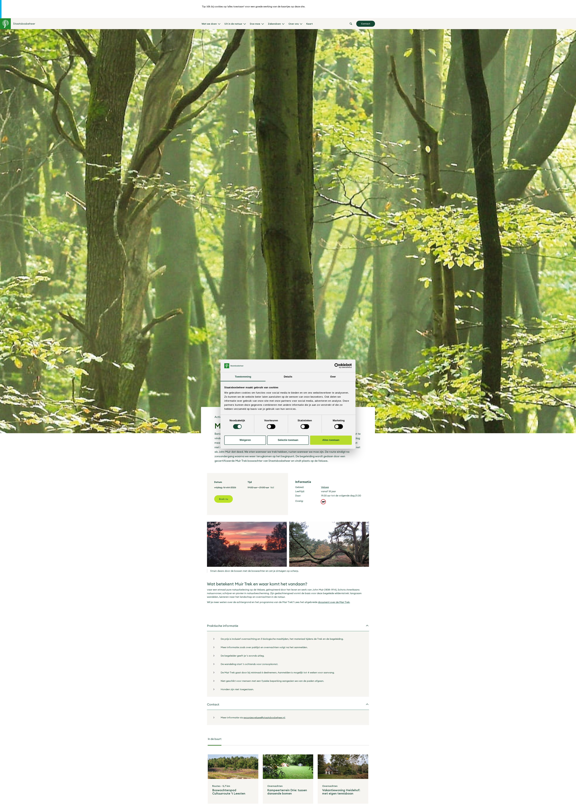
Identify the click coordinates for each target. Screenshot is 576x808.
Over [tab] (333, 376)
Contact (365, 23)
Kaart (309, 23)
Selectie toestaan (288, 440)
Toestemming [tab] (243, 376)
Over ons (293, 23)
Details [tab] (288, 376)
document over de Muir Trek (334, 602)
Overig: (299, 500)
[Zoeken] (351, 23)
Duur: (298, 495)
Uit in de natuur (233, 23)
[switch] (271, 426)
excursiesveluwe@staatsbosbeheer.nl (264, 717)
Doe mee (255, 23)
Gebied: (299, 487)
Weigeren (245, 440)
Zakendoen (274, 23)
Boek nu (223, 498)
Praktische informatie (222, 626)
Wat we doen (209, 23)
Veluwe (325, 487)
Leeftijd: (299, 491)
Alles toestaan (330, 440)
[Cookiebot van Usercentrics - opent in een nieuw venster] (339, 365)
